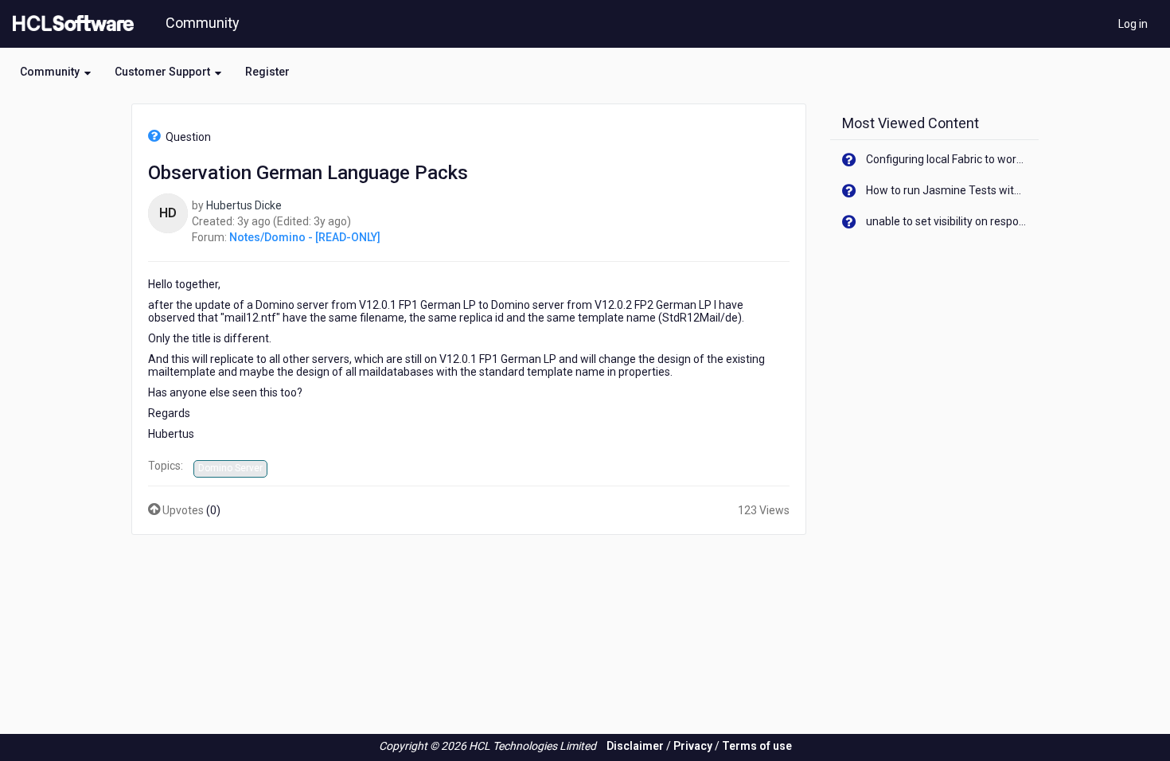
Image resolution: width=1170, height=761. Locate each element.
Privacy (692, 746)
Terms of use (757, 746)
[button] (55, 72)
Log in (1133, 24)
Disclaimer (635, 746)
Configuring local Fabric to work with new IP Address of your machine (947, 159)
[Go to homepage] (70, 24)
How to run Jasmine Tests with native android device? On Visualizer (947, 190)
